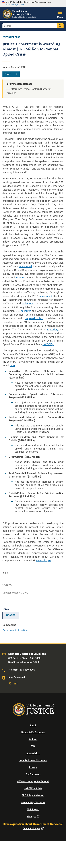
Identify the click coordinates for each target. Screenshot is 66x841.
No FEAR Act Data (33, 788)
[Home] (19, 18)
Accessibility (33, 753)
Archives (33, 739)
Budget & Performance (33, 732)
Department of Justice (14, 630)
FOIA (33, 746)
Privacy (33, 767)
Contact (31, 828)
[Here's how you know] (33, 3)
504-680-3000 (27, 670)
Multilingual (33, 809)
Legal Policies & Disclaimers (33, 760)
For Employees (33, 774)
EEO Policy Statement (33, 795)
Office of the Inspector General (33, 781)
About (33, 725)
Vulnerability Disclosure (33, 802)
